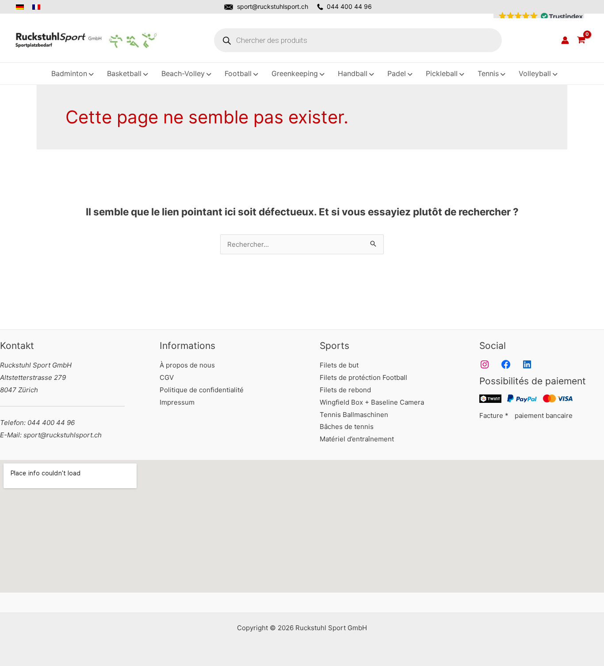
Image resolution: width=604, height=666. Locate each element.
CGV (167, 377)
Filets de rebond (345, 390)
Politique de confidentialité (202, 390)
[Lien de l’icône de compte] (565, 40)
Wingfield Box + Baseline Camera (372, 402)
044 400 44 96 (349, 6)
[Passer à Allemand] (22, 7)
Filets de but (339, 365)
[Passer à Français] (37, 7)
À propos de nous (187, 365)
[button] (538, 16)
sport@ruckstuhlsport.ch (272, 6)
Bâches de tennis (347, 426)
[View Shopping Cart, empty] (581, 40)
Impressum (177, 402)
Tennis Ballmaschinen (354, 414)
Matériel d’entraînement (357, 439)
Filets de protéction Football (363, 377)
